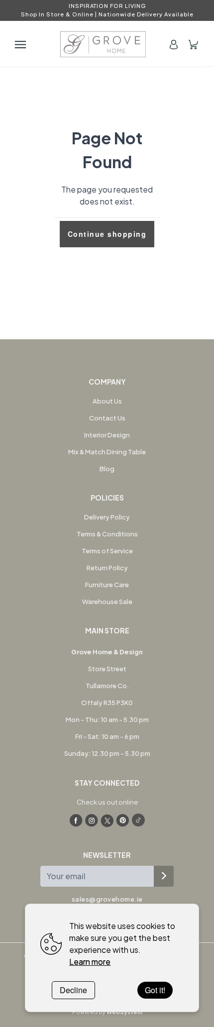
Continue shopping (107, 234)
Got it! (155, 990)
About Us (107, 401)
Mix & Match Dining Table (107, 452)
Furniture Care (107, 585)
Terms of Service (107, 551)
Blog (107, 469)
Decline (73, 990)
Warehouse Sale (107, 602)
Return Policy (107, 568)
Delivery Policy (107, 517)
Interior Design (107, 435)
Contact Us (107, 418)
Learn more (89, 961)
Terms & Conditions (107, 534)
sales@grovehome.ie (107, 899)
